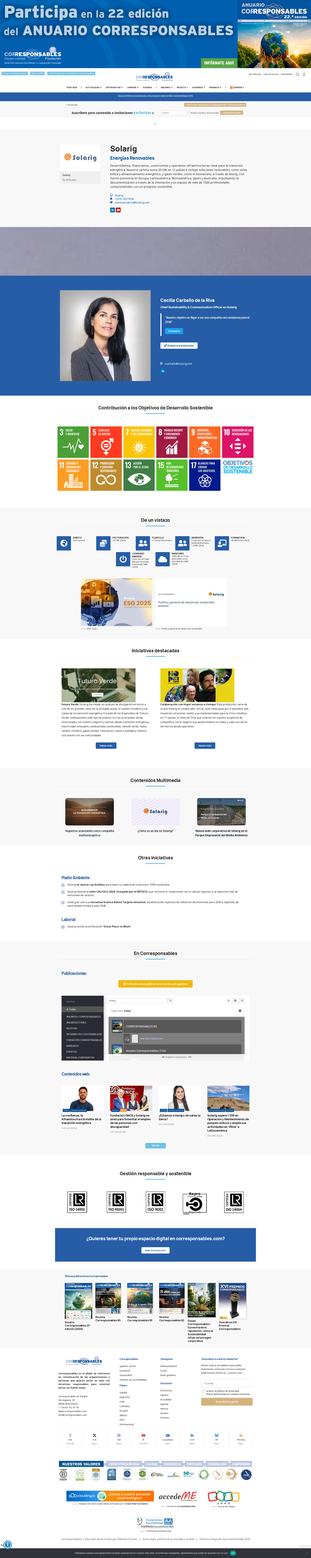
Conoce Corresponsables (15, 73)
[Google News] (168, 1439)
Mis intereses (255, 74)
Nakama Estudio (127, 1539)
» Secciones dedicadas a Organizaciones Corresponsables (215, 105)
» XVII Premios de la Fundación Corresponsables (71, 73)
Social (123, 1110)
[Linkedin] (112, 210)
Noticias (115, 1110)
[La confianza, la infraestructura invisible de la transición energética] (83, 1098)
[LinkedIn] (192, 1439)
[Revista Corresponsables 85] (108, 1298)
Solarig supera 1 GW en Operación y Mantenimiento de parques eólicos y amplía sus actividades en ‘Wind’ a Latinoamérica (228, 1123)
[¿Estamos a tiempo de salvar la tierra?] (180, 1098)
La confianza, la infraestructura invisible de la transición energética (81, 1119)
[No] (307, 1553)
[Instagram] (119, 1439)
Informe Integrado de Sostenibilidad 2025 (224, 1539)
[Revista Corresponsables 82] (172, 1298)
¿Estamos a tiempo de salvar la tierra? (180, 1117)
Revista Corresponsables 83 (139, 1318)
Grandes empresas (78, 1110)
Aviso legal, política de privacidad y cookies (169, 1539)
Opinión (66, 1110)
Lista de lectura (271, 74)
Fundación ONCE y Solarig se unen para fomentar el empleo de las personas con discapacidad (130, 1121)
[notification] (304, 74)
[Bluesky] (216, 1439)
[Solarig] (80, 158)
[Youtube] (118, 210)
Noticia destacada (216, 1110)
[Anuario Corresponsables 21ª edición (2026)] (78, 1301)
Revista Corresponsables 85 (107, 1318)
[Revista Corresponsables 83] (140, 1298)
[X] (94, 1439)
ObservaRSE (37, 73)
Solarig (66, 174)
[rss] (241, 1439)
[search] (297, 74)
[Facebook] (70, 1439)
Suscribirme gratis (227, 1401)
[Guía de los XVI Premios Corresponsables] (232, 1301)
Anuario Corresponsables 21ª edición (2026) (77, 1325)
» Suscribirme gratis (231, 112)
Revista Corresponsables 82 (171, 1318)
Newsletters (287, 74)
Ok (233, 1553)
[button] (155, 1145)
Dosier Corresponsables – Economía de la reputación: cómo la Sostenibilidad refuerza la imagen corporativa (200, 1331)
